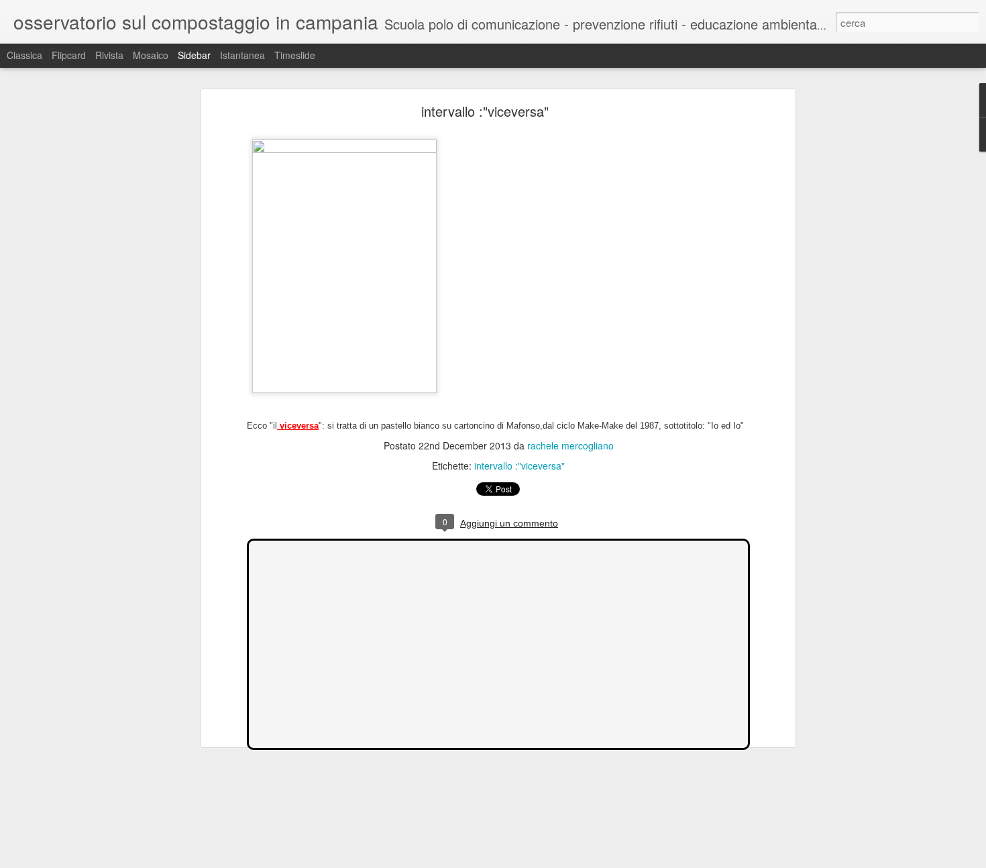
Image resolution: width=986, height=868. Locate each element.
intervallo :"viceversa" (485, 111)
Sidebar (194, 55)
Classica (24, 55)
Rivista (109, 55)
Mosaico (150, 55)
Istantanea (242, 55)
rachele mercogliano (570, 445)
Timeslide (294, 55)
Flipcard (69, 55)
